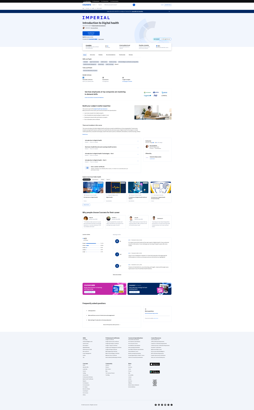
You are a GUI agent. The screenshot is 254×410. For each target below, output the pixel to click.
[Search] (134, 5)
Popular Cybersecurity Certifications (158, 355)
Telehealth (85, 62)
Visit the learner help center (151, 313)
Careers (84, 371)
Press (129, 365)
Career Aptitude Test (155, 339)
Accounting (85, 339)
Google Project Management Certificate (113, 347)
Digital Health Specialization (100, 109)
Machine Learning (112, 62)
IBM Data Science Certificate (111, 355)
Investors (130, 367)
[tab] (87, 180)
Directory (130, 381)
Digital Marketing (86, 347)
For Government (86, 385)
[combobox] (117, 4)
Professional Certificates (88, 377)
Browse (87, 8)
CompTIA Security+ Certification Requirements (160, 345)
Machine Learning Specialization (134, 353)
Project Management (87, 353)
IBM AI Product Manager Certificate (112, 353)
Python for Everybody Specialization (135, 357)
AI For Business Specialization (134, 341)
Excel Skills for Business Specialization (136, 349)
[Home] (83, 8)
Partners (107, 367)
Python (84, 355)
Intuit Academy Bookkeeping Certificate (113, 357)
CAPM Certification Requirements (157, 341)
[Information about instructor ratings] (153, 142)
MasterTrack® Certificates (88, 379)
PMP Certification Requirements (157, 353)
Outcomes (92, 55)
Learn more (101, 39)
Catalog (84, 373)
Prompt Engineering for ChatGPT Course (136, 355)
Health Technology (109, 64)
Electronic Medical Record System (90, 70)
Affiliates (130, 383)
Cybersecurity (85, 343)
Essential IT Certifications (156, 347)
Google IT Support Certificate (111, 345)
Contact (129, 377)
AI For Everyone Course (133, 343)
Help (129, 373)
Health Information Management (89, 64)
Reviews (131, 55)
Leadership (85, 369)
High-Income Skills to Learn (156, 349)
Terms (129, 369)
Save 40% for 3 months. (137, 11)
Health (93, 8)
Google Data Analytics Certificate (112, 343)
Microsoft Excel (86, 351)
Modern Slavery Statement (133, 385)
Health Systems (104, 62)
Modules (101, 55)
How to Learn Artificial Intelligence (158, 351)
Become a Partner (86, 389)
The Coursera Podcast (110, 373)
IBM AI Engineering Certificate (111, 351)
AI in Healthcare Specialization (134, 345)
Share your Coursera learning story (158, 357)
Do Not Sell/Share (131, 387)
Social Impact (85, 391)
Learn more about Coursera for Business (94, 97)
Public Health (99, 8)
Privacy (129, 371)
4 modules (89, 45)
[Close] (169, 11)
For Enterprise (86, 383)
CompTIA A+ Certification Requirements (159, 343)
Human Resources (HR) (87, 349)
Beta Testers (108, 369)
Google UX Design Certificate (111, 349)
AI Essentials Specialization (133, 339)
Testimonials (122, 55)
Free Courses (85, 393)
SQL (83, 357)
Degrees (84, 381)
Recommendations (110, 55)
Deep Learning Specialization (134, 347)
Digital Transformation (94, 62)
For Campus (85, 387)
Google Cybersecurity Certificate (112, 341)
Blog (106, 371)
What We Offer (86, 367)
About (84, 55)
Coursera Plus (85, 375)
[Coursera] (87, 5)
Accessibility (130, 375)
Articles (129, 379)
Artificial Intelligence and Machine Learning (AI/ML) (128, 62)
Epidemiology (101, 64)
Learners (107, 365)
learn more (156, 318)
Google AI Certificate (110, 339)
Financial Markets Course (133, 351)
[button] (100, 5)
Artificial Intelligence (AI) (87, 341)
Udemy (84, 395)
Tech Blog (108, 375)
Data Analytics (85, 345)
